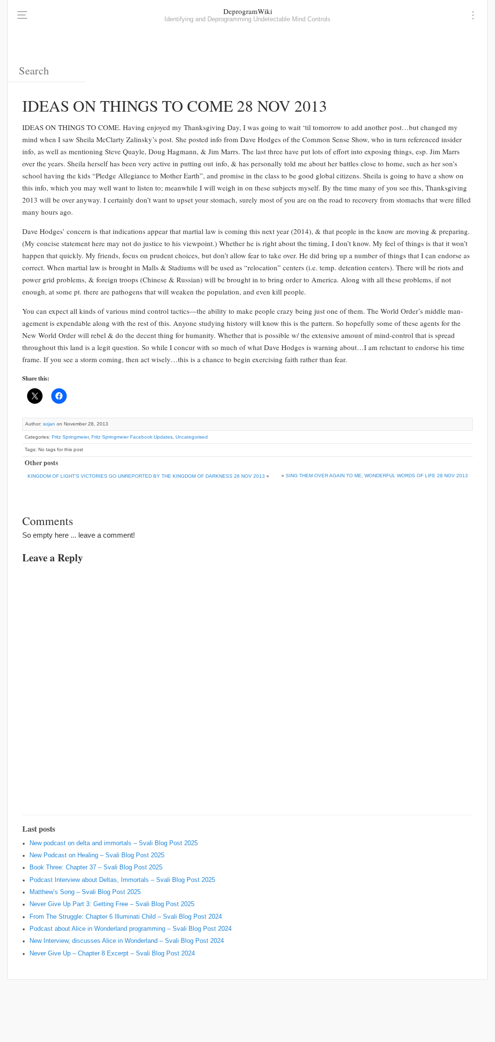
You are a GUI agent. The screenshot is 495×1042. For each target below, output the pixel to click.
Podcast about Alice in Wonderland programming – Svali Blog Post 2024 (130, 928)
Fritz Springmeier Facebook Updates (132, 437)
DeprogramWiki (247, 11)
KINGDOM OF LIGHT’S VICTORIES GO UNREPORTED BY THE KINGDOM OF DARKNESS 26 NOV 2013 (146, 476)
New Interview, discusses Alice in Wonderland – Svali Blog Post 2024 (126, 941)
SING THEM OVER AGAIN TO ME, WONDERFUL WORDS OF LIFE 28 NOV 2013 (377, 475)
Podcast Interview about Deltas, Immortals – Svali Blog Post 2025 (122, 880)
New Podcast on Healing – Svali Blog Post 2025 (96, 855)
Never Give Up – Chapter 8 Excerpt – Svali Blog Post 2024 (112, 953)
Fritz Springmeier (70, 437)
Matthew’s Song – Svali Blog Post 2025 (85, 892)
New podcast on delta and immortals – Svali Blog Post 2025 (113, 843)
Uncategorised (191, 437)
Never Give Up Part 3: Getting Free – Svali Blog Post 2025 (111, 904)
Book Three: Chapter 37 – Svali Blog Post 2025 (95, 867)
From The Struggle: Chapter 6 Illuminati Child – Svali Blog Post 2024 (125, 916)
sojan (49, 423)
